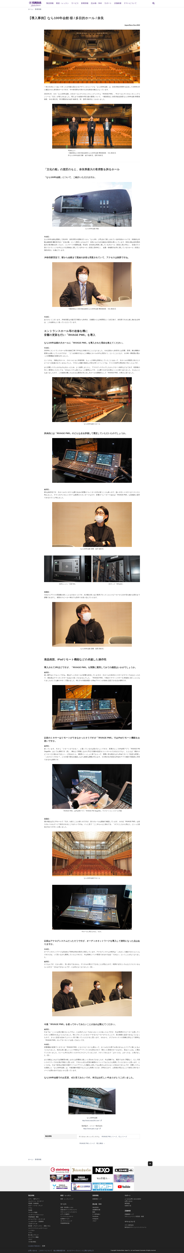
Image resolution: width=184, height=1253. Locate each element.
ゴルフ (30, 1239)
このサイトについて (45, 1250)
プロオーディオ (32, 1223)
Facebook (95, 1216)
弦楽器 (30, 1210)
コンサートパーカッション (36, 1214)
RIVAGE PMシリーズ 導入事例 (91, 1143)
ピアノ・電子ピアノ (34, 1199)
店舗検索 (117, 3)
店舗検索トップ (129, 1214)
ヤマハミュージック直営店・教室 (134, 1216)
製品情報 (50, 3)
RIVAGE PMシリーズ (109, 1136)
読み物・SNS (96, 3)
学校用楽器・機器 (33, 1217)
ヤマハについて (130, 3)
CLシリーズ (123, 1136)
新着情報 (84, 3)
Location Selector (34, 1246)
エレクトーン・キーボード (36, 1201)
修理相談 (127, 1203)
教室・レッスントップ (66, 1199)
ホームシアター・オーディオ (36, 1219)
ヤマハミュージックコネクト (68, 1212)
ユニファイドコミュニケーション (37, 1228)
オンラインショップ (66, 1221)
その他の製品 (32, 1241)
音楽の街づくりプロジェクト (68, 1209)
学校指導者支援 (64, 1223)
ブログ (94, 1221)
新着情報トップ (97, 1199)
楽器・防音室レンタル (66, 1207)
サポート (108, 3)
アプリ (30, 1232)
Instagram (95, 1218)
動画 (94, 1212)
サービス (75, 3)
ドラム (30, 1208)
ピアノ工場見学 (64, 1214)
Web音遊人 (96, 1207)
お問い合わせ (128, 1201)
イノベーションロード (66, 1216)
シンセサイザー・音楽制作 (36, 1221)
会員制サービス (64, 1218)
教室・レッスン (62, 3)
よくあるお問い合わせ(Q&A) (133, 1199)
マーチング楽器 (32, 1212)
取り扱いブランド (33, 1235)
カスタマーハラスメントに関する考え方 (80, 1250)
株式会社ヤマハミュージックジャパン (135, 1227)
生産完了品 (128, 1205)
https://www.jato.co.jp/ (90, 1128)
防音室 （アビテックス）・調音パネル (39, 1226)
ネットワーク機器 (33, 1237)
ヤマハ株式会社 (129, 1225)
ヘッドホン (31, 1230)
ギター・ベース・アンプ (35, 1205)
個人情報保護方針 (59, 1250)
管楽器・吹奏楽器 (33, 1203)
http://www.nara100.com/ (90, 1120)
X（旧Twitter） (97, 1214)
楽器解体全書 (96, 1209)
